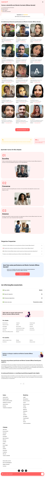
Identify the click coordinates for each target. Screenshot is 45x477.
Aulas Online (5, 404)
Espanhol (25, 409)
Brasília (4, 434)
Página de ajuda (6, 464)
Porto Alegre (5, 445)
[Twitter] (22, 471)
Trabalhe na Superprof (7, 407)
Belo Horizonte (5, 438)
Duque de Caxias (5, 324)
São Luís (4, 453)
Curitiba (4, 441)
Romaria (17, 331)
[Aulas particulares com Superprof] (4, 2)
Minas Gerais (7, 19)
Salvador (31, 326)
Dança (24, 421)
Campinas (5, 452)
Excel (24, 419)
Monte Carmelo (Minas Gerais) (8, 331)
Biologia (17, 340)
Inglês (24, 397)
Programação (26, 418)
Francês (24, 407)
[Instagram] (26, 471)
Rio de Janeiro (18, 326)
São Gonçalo (32, 328)
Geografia (25, 411)
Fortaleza (5, 436)
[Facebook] (19, 471)
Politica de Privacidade (7, 400)
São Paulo (5, 429)
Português (25, 416)
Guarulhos (31, 324)
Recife (4, 443)
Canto (24, 402)
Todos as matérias (27, 423)
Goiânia (17, 324)
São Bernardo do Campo (20, 328)
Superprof (2, 19)
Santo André (5, 328)
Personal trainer (26, 400)
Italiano (24, 414)
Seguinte (23, 384)
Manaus (4, 439)
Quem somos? (5, 397)
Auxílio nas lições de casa (7, 340)
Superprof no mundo (7, 402)
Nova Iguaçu (5, 326)
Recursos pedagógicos (7, 462)
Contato (4, 466)
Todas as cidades (6, 455)
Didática (31, 340)
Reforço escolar (26, 404)
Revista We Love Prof (7, 460)
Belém (4, 446)
